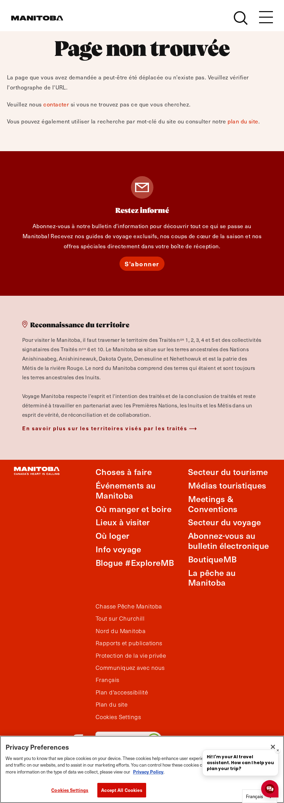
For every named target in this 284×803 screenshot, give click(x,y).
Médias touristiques (227, 485)
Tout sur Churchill (120, 618)
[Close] (273, 746)
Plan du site (111, 704)
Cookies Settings (69, 790)
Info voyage (118, 549)
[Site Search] (240, 18)
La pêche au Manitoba (212, 578)
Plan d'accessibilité (122, 692)
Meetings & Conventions (213, 504)
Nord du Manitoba (120, 631)
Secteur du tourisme (228, 472)
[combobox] (259, 796)
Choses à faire (124, 472)
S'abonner (142, 263)
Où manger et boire (133, 509)
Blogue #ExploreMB (135, 563)
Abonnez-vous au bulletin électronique (228, 540)
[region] (142, 769)
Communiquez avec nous (130, 667)
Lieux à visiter (123, 522)
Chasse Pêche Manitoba (129, 606)
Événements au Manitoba (126, 490)
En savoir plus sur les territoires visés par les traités (105, 428)
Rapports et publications (129, 643)
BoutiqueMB (212, 559)
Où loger (113, 535)
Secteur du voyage (224, 522)
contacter (56, 104)
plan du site (243, 121)
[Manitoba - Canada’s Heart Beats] (37, 18)
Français (107, 679)
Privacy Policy (148, 771)
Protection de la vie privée (131, 655)
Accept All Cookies (121, 790)
